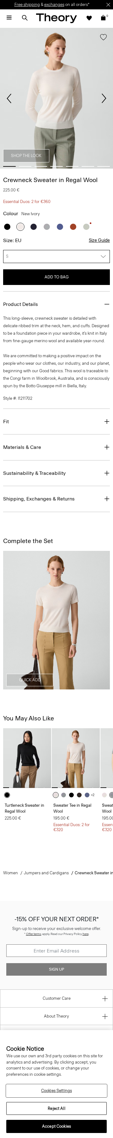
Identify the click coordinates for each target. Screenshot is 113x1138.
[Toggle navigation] (9, 17)
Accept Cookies (56, 1126)
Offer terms (33, 934)
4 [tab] (56, 166)
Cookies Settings (56, 1090)
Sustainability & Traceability (34, 473)
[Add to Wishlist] (103, 38)
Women (10, 873)
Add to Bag (57, 277)
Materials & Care (22, 447)
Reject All (56, 1108)
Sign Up (56, 969)
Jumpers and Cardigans (46, 873)
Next (104, 98)
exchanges (54, 4)
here (86, 934)
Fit (6, 421)
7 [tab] (103, 166)
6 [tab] (88, 166)
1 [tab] (9, 166)
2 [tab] (25, 166)
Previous (9, 98)
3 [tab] (41, 166)
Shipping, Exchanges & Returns (39, 499)
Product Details (20, 304)
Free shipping (27, 4)
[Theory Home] (56, 18)
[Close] (108, 5)
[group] (27, 758)
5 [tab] (72, 166)
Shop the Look (26, 155)
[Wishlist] (89, 17)
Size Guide (99, 240)
